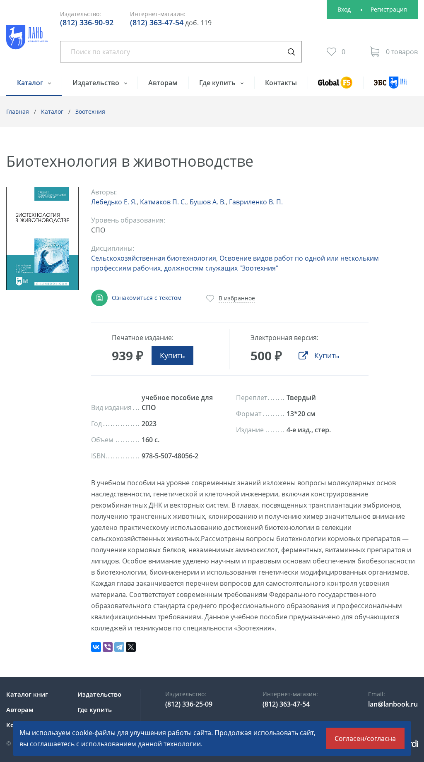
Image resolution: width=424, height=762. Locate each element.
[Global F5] (336, 86)
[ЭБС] (390, 86)
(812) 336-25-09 (188, 704)
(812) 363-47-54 (156, 22)
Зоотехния (90, 111)
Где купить (218, 82)
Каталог (31, 82)
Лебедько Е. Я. (114, 201)
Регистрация (389, 9)
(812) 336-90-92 (86, 22)
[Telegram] (119, 647)
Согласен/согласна (365, 738)
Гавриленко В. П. (256, 201)
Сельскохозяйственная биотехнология (153, 258)
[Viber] (108, 647)
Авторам (163, 82)
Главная (17, 111)
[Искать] (291, 51)
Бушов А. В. (208, 201)
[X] (131, 647)
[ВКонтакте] (96, 647)
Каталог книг (27, 694)
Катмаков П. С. (163, 201)
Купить (172, 355)
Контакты (281, 82)
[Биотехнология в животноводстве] (42, 238)
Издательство (96, 82)
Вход (344, 9)
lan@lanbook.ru (393, 704)
